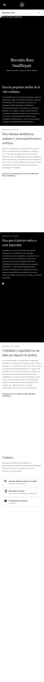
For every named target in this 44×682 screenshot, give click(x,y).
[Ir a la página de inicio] (22, 4)
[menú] (4, 5)
